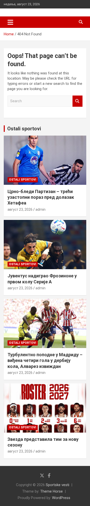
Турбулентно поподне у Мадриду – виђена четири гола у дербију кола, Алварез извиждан (45, 360)
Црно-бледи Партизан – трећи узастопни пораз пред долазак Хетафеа (41, 197)
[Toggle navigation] (10, 22)
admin (41, 209)
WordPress (61, 498)
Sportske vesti (57, 485)
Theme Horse (51, 491)
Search (77, 101)
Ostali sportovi (24, 129)
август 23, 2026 (20, 209)
